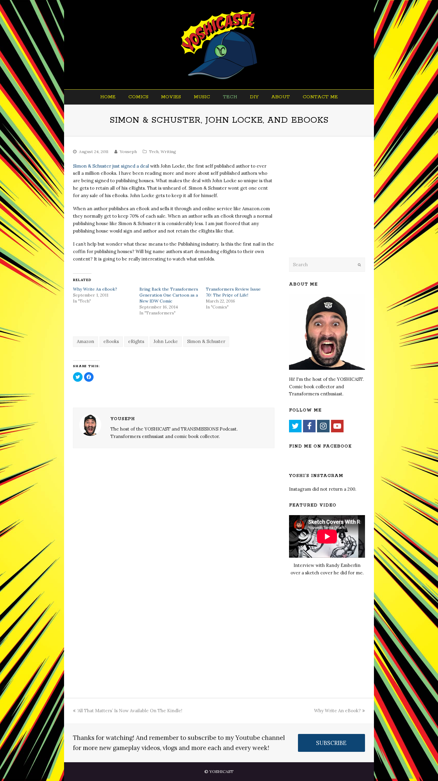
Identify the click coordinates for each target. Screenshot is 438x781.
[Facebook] (309, 426)
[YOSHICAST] (219, 44)
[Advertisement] (330, 204)
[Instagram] (323, 426)
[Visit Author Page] (90, 425)
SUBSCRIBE (331, 742)
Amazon (85, 341)
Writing (168, 151)
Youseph (128, 151)
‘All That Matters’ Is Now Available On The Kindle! (129, 710)
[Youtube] (337, 426)
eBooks (111, 341)
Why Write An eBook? (95, 289)
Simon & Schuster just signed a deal (111, 166)
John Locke (165, 341)
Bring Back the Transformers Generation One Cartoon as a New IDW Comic (168, 295)
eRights (136, 341)
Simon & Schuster (206, 341)
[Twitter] (295, 426)
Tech (154, 151)
